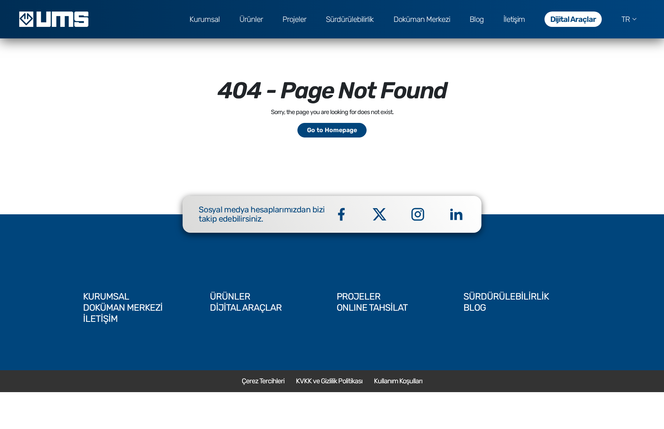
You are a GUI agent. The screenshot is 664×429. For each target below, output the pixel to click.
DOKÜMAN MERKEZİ (123, 307)
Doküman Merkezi (421, 19)
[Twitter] (379, 214)
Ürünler (251, 19)
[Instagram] (417, 214)
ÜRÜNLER (230, 296)
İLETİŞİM (100, 318)
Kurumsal (204, 19)
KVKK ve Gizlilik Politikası (329, 381)
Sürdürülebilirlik (350, 19)
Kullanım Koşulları (398, 381)
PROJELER (358, 296)
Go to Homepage (332, 130)
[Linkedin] (456, 214)
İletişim (514, 19)
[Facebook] (341, 214)
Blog (477, 19)
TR (625, 19)
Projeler (294, 19)
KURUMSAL (106, 296)
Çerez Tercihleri (263, 381)
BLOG (474, 307)
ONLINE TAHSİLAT (372, 307)
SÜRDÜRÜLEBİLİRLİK (506, 296)
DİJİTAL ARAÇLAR (246, 307)
